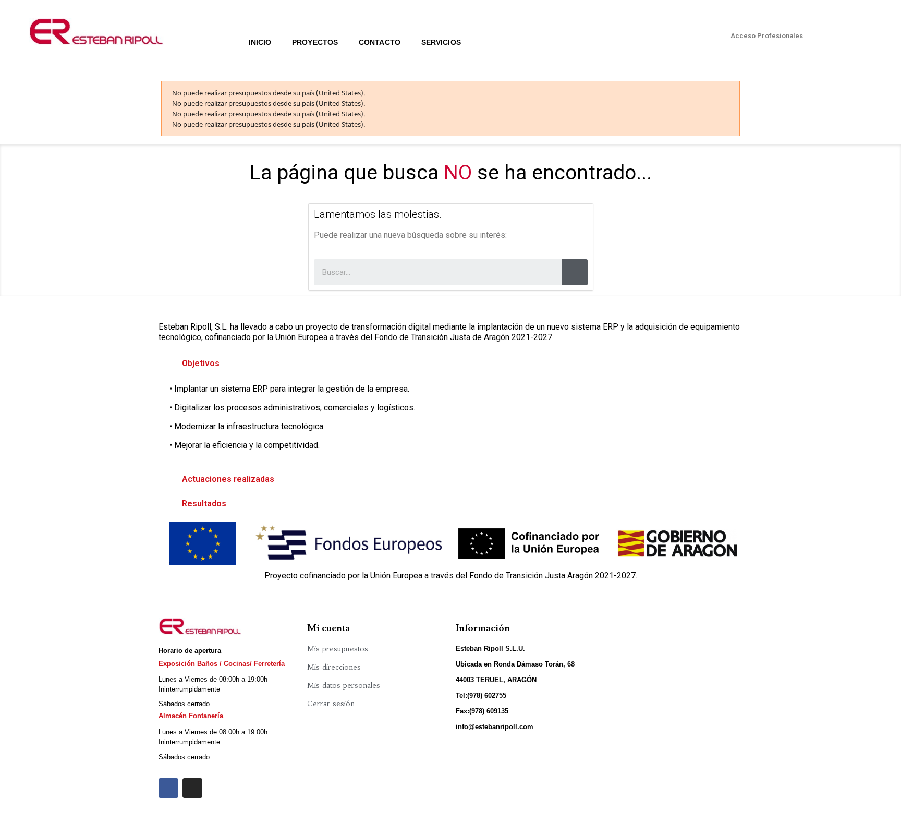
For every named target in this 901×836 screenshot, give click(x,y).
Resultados (204, 503)
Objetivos (201, 363)
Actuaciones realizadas (228, 479)
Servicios (441, 42)
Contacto (379, 42)
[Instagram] (192, 788)
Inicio (260, 42)
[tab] (450, 363)
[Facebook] (168, 788)
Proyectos (315, 42)
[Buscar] (575, 272)
